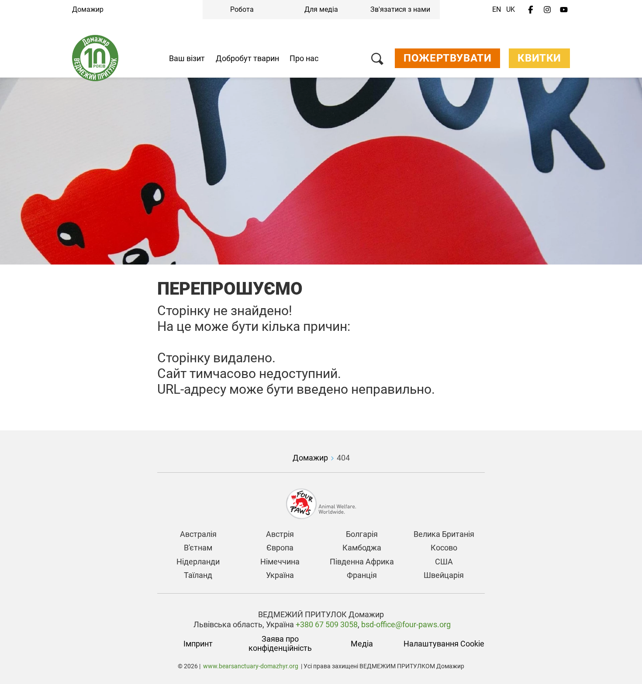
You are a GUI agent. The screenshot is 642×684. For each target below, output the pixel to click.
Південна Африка (362, 561)
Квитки (539, 58)
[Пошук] (377, 60)
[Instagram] (547, 10)
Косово (444, 547)
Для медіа (321, 9)
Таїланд (198, 575)
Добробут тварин (247, 58)
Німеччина (280, 561)
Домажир (88, 9)
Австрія (280, 534)
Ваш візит (187, 58)
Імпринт (198, 643)
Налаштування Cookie (444, 643)
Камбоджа (361, 547)
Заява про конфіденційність (280, 643)
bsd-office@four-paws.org (406, 624)
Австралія (198, 534)
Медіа (362, 643)
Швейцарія (444, 575)
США (444, 561)
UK (510, 9)
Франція (362, 575)
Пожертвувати (447, 58)
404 (343, 457)
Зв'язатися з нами (400, 9)
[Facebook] (531, 10)
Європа (279, 547)
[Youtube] (564, 10)
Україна (280, 575)
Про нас (304, 58)
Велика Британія (444, 534)
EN (496, 9)
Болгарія (362, 534)
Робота (242, 9)
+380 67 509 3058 (326, 624)
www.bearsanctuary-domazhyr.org (250, 666)
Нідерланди (198, 561)
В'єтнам (198, 547)
